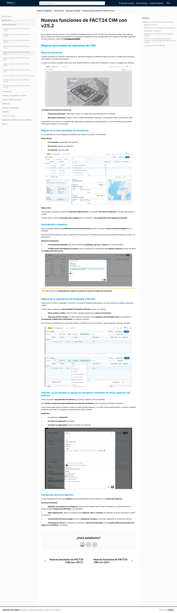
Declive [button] (171, 610)
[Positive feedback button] (82, 544)
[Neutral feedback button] (88, 544)
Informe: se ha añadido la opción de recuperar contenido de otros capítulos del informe (160, 40)
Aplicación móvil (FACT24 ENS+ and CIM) (16, 120)
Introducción (6, 91)
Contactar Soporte (156, 3)
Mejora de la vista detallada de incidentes (159, 28)
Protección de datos (126, 3)
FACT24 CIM (6, 20)
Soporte (4, 124)
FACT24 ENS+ (7, 16)
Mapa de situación (151, 25)
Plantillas (5, 112)
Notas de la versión (9, 24)
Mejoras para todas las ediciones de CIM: (157, 22)
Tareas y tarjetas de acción (11, 100)
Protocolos (6, 104)
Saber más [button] (163, 610)
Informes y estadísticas (10, 108)
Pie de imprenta (142, 3)
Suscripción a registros (152, 31)
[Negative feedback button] (95, 544)
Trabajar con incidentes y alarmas (14, 95)
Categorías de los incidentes (154, 45)
